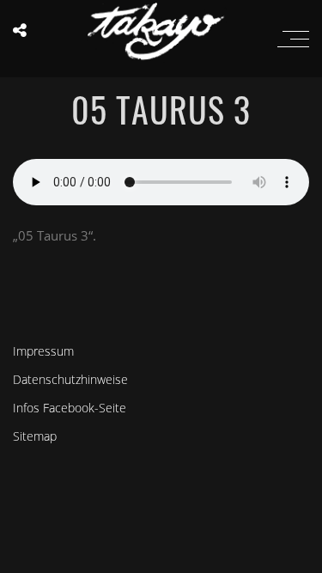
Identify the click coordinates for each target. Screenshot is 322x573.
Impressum (43, 351)
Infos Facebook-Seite (69, 407)
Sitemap (35, 436)
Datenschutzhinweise (70, 379)
